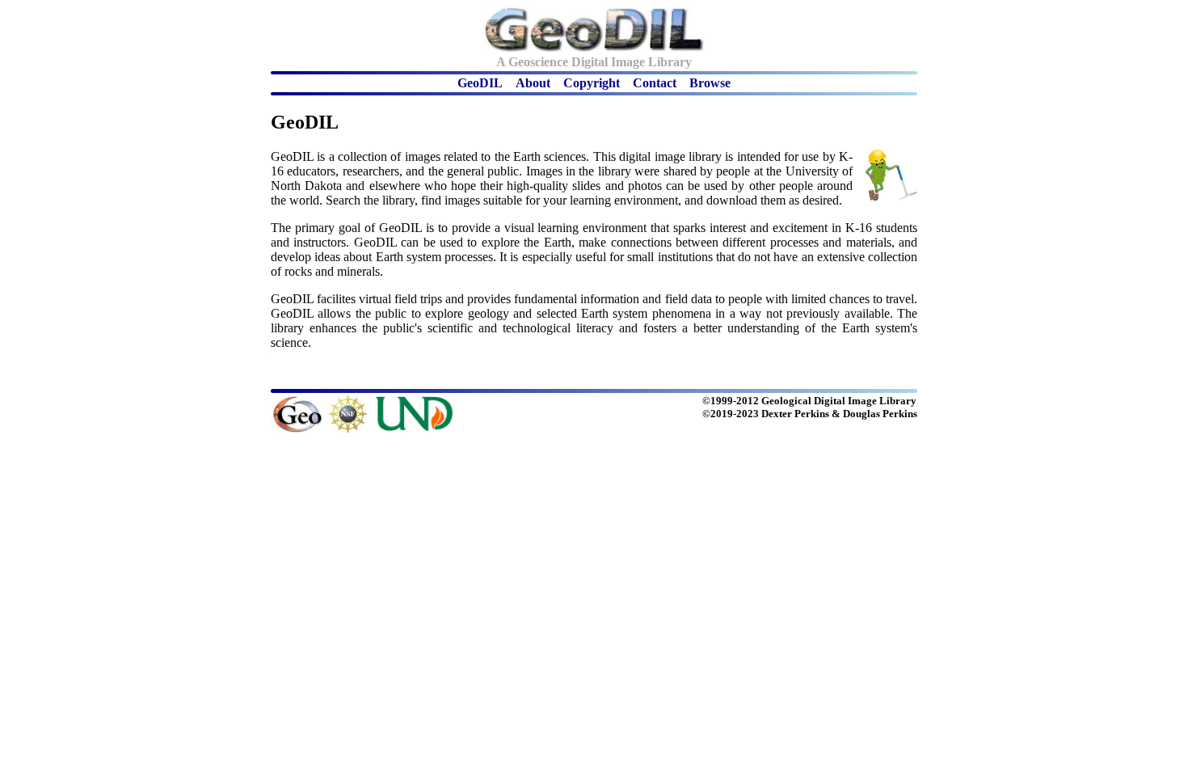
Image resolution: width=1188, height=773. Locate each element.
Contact (654, 83)
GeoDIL (480, 83)
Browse (710, 83)
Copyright (591, 83)
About (533, 83)
